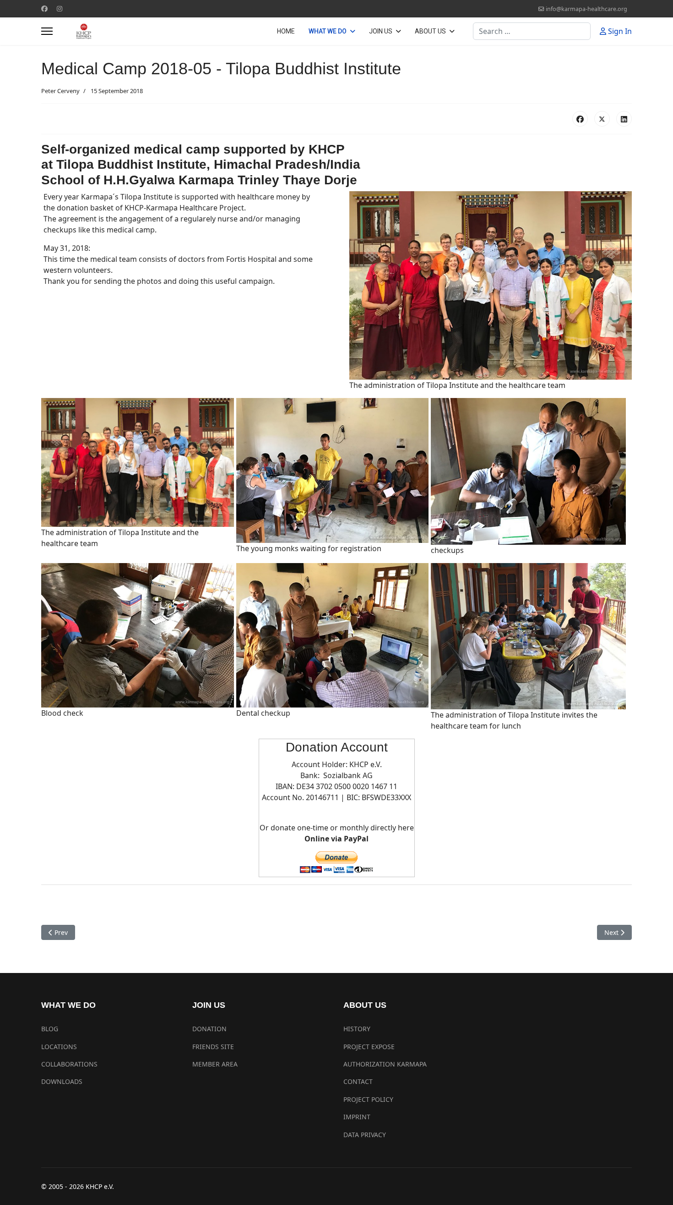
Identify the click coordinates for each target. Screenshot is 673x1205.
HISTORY (356, 1028)
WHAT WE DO (328, 31)
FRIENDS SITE (213, 1046)
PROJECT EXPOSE (369, 1046)
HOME (286, 31)
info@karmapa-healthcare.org (586, 9)
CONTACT (358, 1081)
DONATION (209, 1028)
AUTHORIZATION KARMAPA (385, 1064)
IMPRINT (356, 1116)
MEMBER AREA (215, 1064)
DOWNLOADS (61, 1081)
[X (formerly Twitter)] (602, 119)
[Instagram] (59, 8)
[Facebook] (44, 8)
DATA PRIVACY (364, 1134)
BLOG (49, 1028)
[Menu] (47, 31)
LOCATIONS (59, 1046)
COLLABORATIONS (69, 1064)
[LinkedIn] (624, 119)
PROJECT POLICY (368, 1099)
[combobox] (532, 31)
